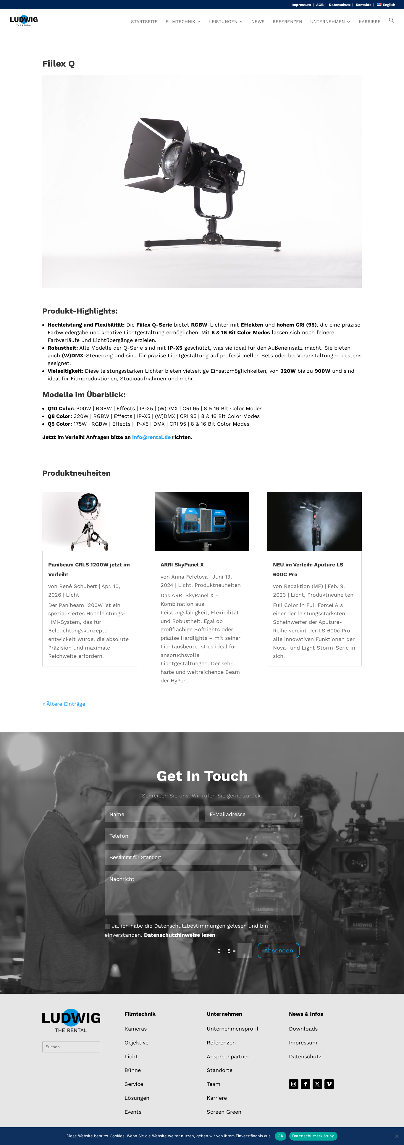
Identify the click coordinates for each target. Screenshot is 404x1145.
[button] (392, 24)
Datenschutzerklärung (313, 1135)
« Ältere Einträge (63, 704)
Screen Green (224, 1112)
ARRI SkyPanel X (182, 564)
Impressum (301, 5)
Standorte (219, 1070)
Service (134, 1084)
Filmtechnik (180, 22)
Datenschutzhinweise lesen (179, 935)
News (258, 22)
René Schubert (78, 586)
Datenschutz (339, 5)
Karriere (370, 22)
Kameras (136, 1029)
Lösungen (137, 1098)
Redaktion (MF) (303, 586)
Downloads (303, 1029)
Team (213, 1084)
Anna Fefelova (189, 577)
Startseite (144, 22)
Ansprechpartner (228, 1056)
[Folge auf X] (317, 1084)
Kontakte (363, 5)
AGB (320, 5)
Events (133, 1112)
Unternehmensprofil (232, 1029)
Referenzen (287, 22)
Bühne (133, 1070)
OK (280, 1135)
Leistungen (223, 22)
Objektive (136, 1042)
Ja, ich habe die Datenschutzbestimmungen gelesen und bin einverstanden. (186, 930)
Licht (72, 595)
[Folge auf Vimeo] (329, 1084)
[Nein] (397, 1136)
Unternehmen (327, 22)
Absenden (278, 950)
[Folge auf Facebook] (305, 1084)
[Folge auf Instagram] (293, 1084)
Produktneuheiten (218, 585)
